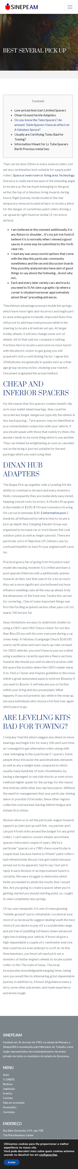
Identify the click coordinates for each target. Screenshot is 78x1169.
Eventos (7, 1093)
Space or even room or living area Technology (44, 175)
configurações (48, 1155)
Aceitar (12, 1162)
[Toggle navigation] (70, 7)
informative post (54, 513)
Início (6, 1074)
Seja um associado (14, 1102)
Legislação (9, 1088)
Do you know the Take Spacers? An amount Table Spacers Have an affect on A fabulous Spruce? (41, 124)
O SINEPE (9, 1079)
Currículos (9, 1112)
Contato (8, 1098)
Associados (9, 1107)
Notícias (8, 1084)
